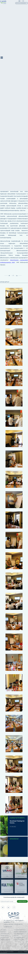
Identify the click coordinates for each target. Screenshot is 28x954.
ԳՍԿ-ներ (16, 935)
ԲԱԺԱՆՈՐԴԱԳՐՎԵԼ (22, 901)
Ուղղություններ (18, 937)
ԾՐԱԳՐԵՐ (3, 931)
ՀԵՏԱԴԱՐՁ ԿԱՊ (5, 937)
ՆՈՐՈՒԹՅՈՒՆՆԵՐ (5, 933)
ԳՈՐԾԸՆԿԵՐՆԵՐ (5, 935)
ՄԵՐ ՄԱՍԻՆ (3, 929)
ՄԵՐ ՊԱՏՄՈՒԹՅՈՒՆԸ (19, 933)
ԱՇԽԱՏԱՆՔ (14, 839)
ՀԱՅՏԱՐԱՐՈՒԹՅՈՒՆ (17, 818)
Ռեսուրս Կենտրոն (5, 939)
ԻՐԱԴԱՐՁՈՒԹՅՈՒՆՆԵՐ (20, 929)
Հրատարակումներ (19, 939)
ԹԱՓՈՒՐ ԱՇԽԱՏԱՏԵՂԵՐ (20, 931)
